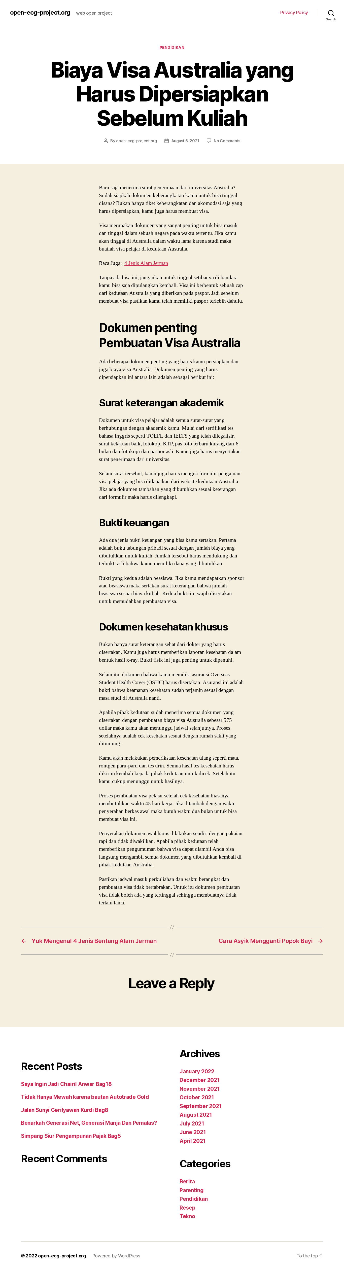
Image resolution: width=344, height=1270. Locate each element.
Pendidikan (172, 47)
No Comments (227, 140)
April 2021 (192, 1141)
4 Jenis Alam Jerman (146, 263)
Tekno (187, 1216)
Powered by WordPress (116, 1255)
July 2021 (192, 1123)
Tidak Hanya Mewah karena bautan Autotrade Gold (85, 1097)
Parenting (192, 1190)
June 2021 (193, 1132)
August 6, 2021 (185, 140)
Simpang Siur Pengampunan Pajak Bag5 (71, 1136)
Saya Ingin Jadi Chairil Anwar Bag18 (66, 1084)
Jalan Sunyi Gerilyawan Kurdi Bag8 (64, 1110)
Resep (187, 1208)
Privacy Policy (294, 12)
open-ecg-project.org (40, 13)
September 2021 (201, 1106)
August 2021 (196, 1115)
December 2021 (200, 1080)
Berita (187, 1181)
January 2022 (197, 1071)
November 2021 (200, 1089)
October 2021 (197, 1097)
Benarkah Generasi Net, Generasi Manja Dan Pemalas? (89, 1123)
